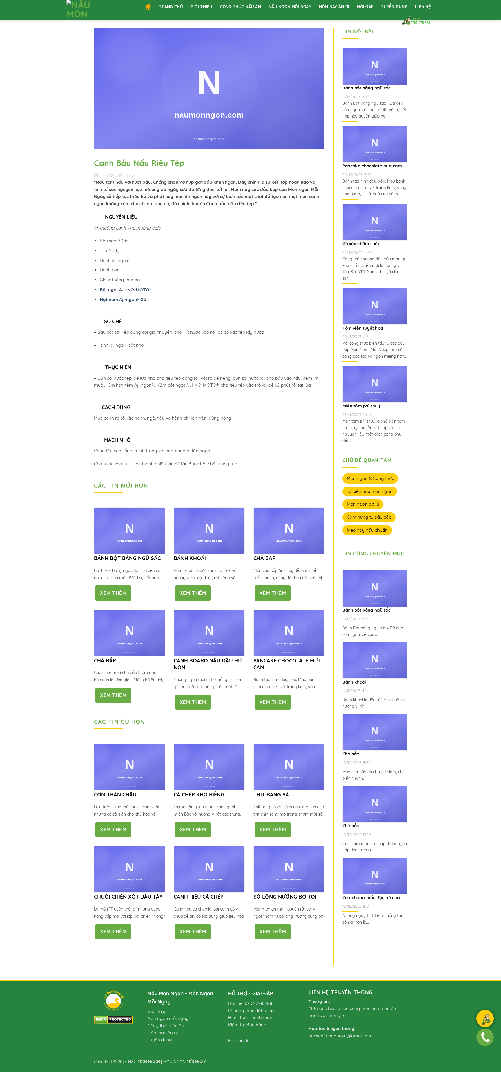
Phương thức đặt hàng (251, 1010)
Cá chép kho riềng (199, 794)
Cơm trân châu (115, 794)
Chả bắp (264, 558)
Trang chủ (171, 6)
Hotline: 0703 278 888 (250, 1003)
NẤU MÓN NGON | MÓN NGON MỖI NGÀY (167, 1061)
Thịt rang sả (271, 794)
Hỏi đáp (365, 6)
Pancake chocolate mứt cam (287, 664)
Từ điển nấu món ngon (370, 491)
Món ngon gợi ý (363, 504)
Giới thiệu (201, 6)
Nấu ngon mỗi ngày (289, 6)
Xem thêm (113, 593)
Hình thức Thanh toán (250, 1017)
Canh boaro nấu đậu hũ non (208, 664)
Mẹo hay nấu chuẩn (367, 530)
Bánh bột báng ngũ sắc (127, 558)
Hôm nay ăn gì (334, 6)
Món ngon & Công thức (370, 478)
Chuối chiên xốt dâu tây (128, 896)
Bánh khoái (190, 558)
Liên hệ (423, 6)
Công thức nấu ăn (240, 6)
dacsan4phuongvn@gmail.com (340, 1035)
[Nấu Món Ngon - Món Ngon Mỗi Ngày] (87, 10)
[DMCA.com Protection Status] (113, 1019)
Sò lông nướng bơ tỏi (284, 896)
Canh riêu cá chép (199, 896)
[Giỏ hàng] (485, 1019)
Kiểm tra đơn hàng (247, 1024)
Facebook (238, 1040)
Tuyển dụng (394, 6)
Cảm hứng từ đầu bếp (369, 517)
